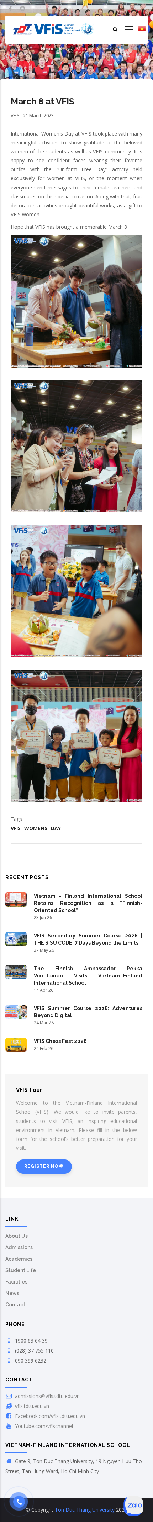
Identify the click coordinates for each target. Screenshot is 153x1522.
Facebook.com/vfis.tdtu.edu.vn (49, 1416)
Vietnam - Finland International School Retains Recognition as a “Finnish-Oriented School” (88, 903)
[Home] (53, 30)
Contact (15, 1304)
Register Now (44, 1166)
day (56, 828)
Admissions (19, 1247)
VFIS (16, 828)
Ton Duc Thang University (85, 1509)
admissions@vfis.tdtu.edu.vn (47, 1396)
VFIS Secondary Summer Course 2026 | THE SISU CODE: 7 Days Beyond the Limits (88, 939)
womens (35, 828)
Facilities (16, 1282)
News (65, 48)
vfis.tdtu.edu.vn (31, 1406)
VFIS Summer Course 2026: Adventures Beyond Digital (88, 1011)
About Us (16, 1236)
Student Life (20, 1270)
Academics (18, 1259)
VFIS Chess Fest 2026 (60, 1041)
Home (48, 48)
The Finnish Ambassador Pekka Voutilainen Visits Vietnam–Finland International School (88, 976)
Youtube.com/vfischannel (43, 1426)
